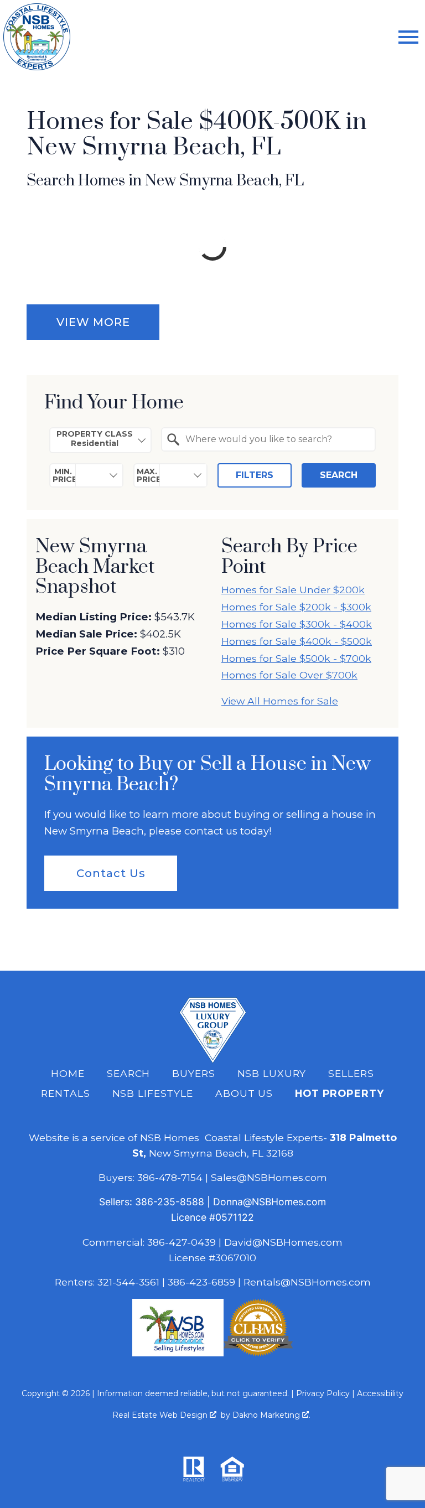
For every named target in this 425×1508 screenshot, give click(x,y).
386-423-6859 (201, 1282)
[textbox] (275, 439)
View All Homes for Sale (279, 701)
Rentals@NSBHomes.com (307, 1282)
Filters (254, 475)
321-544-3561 (128, 1282)
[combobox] (100, 440)
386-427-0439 (181, 1242)
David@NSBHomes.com (283, 1242)
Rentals (65, 1093)
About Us (244, 1093)
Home (68, 1073)
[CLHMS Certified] (258, 1353)
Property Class (94, 434)
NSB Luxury (272, 1073)
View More (93, 322)
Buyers (193, 1073)
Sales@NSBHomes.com (269, 1177)
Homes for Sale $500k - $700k (296, 658)
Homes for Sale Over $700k (289, 675)
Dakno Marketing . (271, 1415)
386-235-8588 (169, 1202)
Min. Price (64, 475)
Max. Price (148, 475)
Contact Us (111, 873)
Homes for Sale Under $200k (293, 589)
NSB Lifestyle (152, 1093)
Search (338, 475)
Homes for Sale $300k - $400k (296, 624)
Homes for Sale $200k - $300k (296, 607)
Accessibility (380, 1393)
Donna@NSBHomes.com (269, 1202)
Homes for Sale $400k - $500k (296, 641)
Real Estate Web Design (161, 1415)
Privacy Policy (323, 1393)
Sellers (351, 1073)
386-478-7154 (170, 1177)
